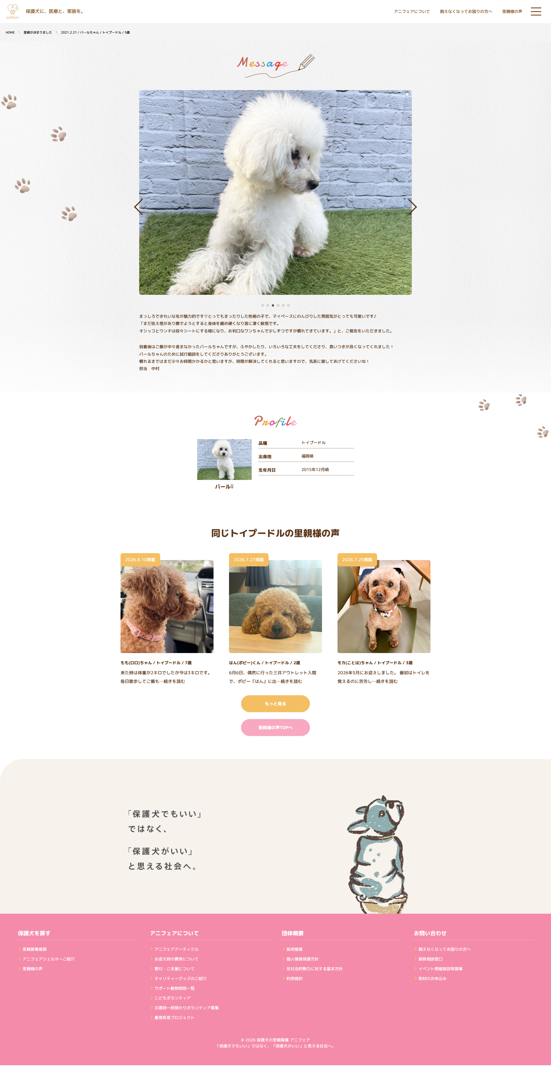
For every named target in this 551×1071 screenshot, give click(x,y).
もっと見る (275, 704)
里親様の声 (512, 11)
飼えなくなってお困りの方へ (466, 11)
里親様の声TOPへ (275, 728)
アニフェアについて (412, 11)
